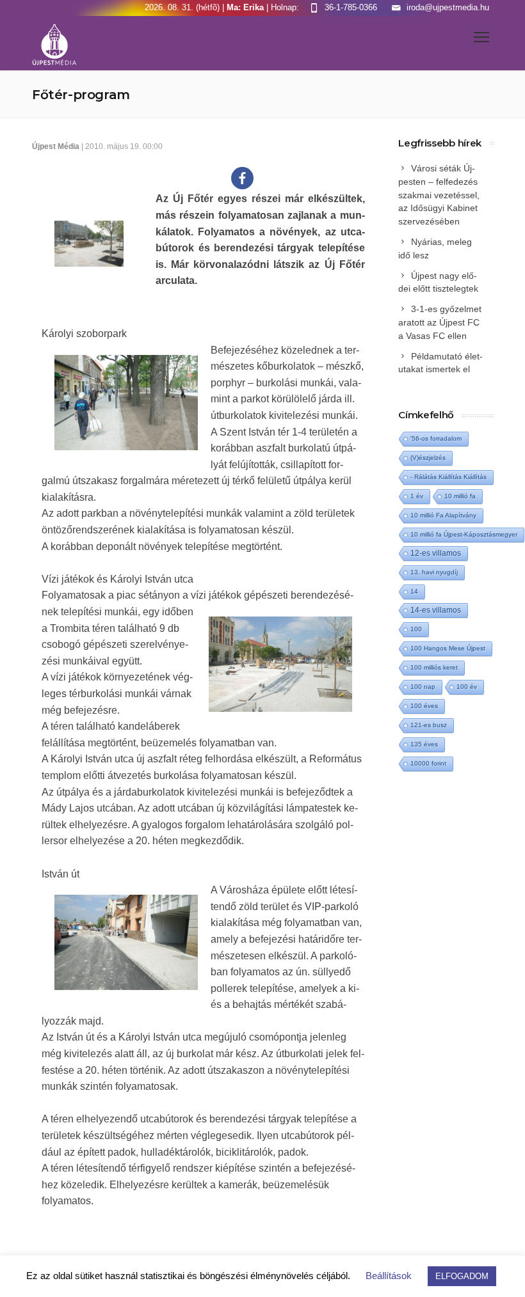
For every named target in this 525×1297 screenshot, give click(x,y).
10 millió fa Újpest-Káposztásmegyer (463, 534)
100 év (466, 686)
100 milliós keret (434, 667)
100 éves (424, 705)
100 (416, 629)
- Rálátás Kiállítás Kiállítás (448, 476)
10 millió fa (460, 495)
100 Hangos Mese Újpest (447, 648)
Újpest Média (55, 146)
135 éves (424, 744)
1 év (416, 495)
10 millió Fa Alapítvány (443, 515)
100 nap (422, 686)
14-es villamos (435, 610)
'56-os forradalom (436, 438)
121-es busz (428, 724)
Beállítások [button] (389, 1275)
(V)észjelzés (428, 457)
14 (414, 591)
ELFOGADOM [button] (462, 1276)
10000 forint (428, 763)
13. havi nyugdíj (434, 572)
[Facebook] (242, 178)
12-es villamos (435, 553)
